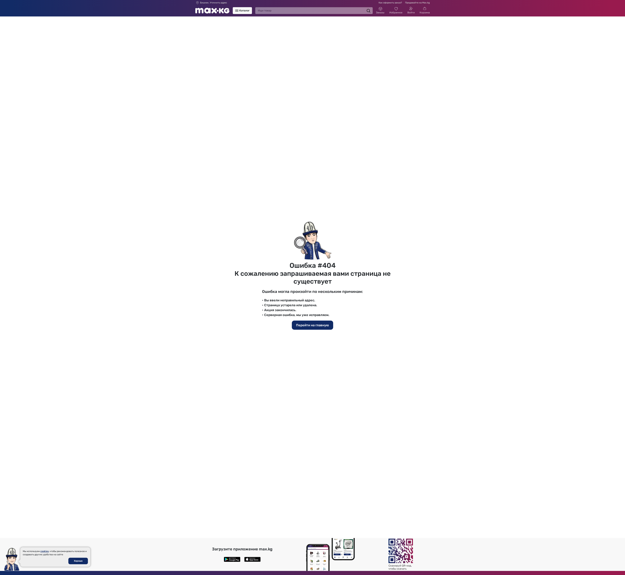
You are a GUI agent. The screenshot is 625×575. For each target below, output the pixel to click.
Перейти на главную (312, 325)
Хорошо (78, 561)
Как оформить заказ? (390, 2)
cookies (44, 551)
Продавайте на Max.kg (417, 2)
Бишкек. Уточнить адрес (213, 3)
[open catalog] (236, 10)
